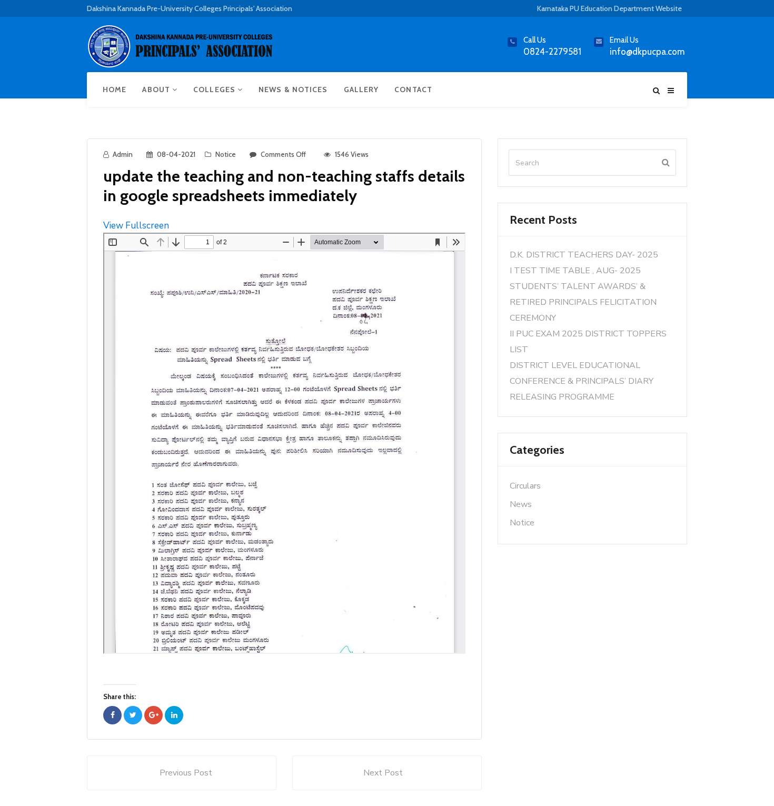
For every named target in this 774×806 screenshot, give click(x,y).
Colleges (215, 89)
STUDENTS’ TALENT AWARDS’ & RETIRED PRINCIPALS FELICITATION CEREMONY (583, 302)
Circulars (525, 486)
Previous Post (186, 773)
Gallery (361, 89)
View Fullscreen (136, 226)
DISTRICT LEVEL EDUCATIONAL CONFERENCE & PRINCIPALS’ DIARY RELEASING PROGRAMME (581, 381)
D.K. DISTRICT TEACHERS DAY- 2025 (584, 255)
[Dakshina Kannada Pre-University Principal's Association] (181, 51)
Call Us (534, 40)
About (157, 89)
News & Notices (293, 89)
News (521, 504)
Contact (413, 89)
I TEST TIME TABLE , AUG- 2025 (575, 270)
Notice (225, 154)
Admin (123, 154)
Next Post (383, 773)
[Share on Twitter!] (133, 715)
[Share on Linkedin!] (174, 715)
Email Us (624, 40)
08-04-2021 (176, 154)
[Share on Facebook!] (112, 715)
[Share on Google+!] (153, 715)
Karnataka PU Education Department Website (609, 8)
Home (114, 89)
